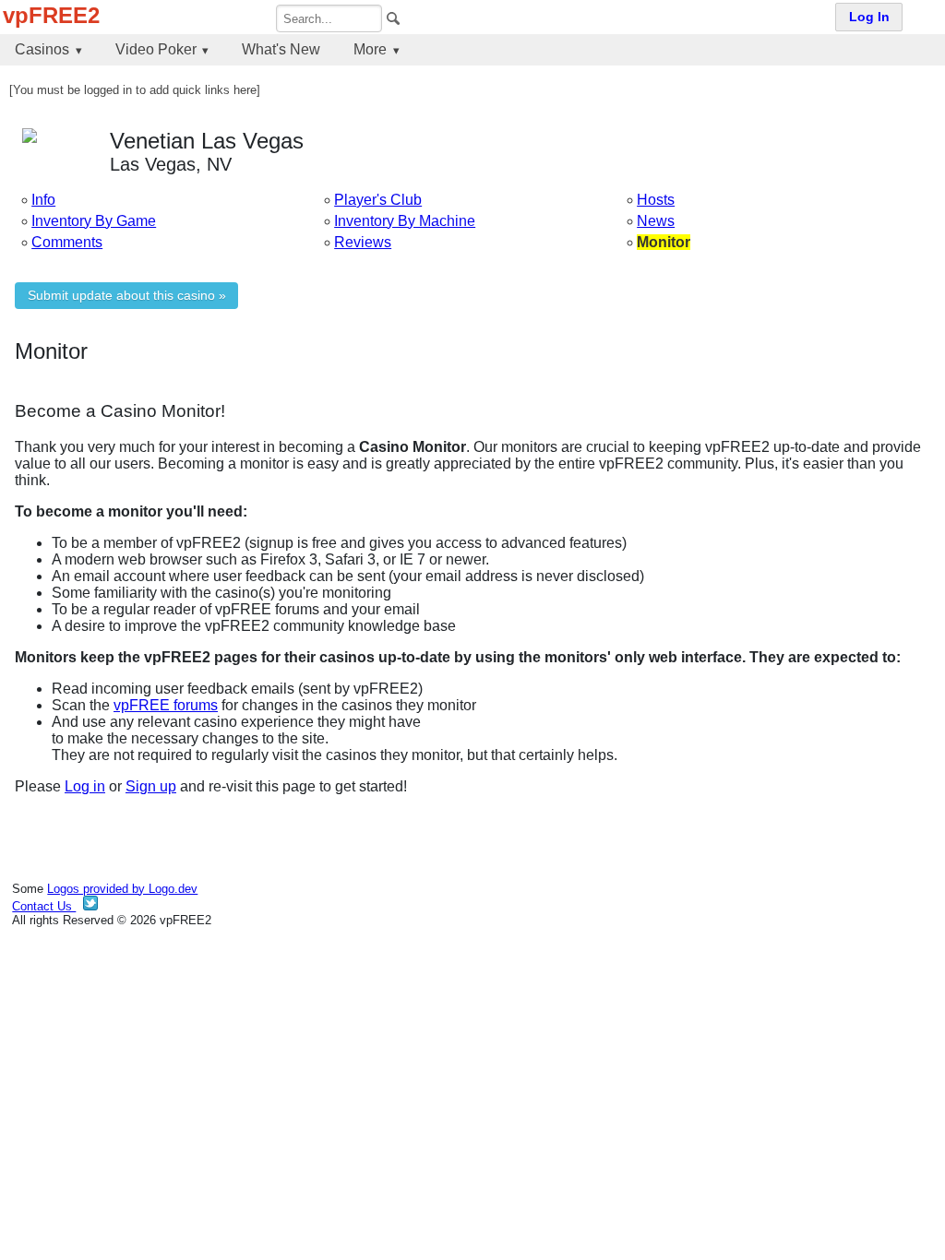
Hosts (656, 200)
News (656, 221)
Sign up (151, 786)
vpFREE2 (51, 15)
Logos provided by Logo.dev (122, 889)
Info (43, 200)
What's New (281, 49)
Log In (869, 17)
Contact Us (44, 906)
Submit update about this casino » (127, 296)
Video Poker (156, 49)
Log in (85, 786)
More (370, 49)
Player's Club (378, 200)
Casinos (42, 49)
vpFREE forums (166, 705)
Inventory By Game (93, 221)
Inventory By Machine (404, 221)
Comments (66, 242)
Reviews (362, 242)
